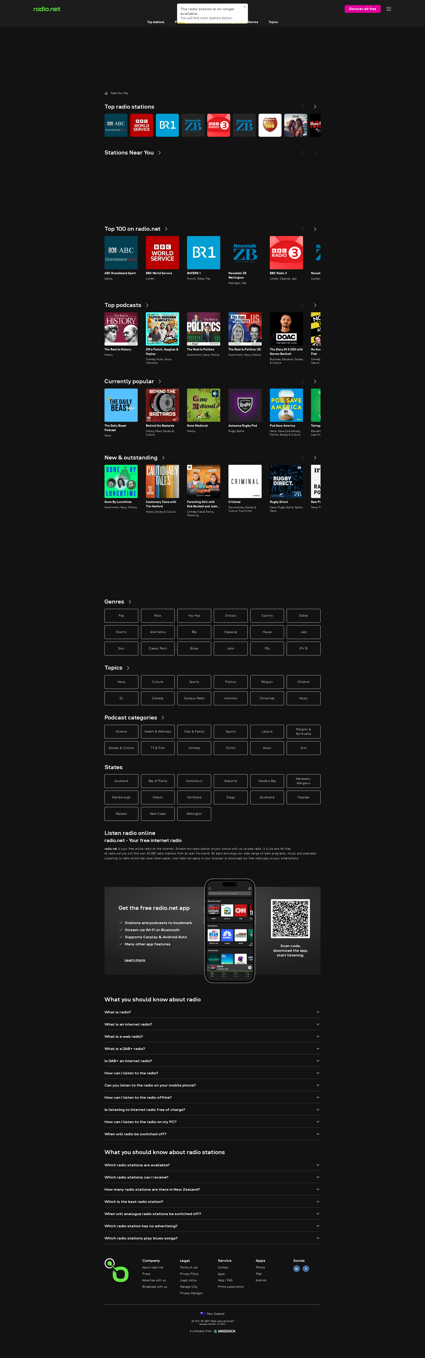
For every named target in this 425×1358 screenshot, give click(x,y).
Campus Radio (194, 698)
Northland (194, 797)
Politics (230, 682)
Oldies (303, 615)
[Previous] (302, 105)
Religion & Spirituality (303, 731)
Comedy (157, 698)
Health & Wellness (158, 731)
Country (267, 615)
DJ (121, 698)
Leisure (267, 731)
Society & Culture (121, 748)
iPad (259, 1274)
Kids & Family (194, 731)
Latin (230, 648)
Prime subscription (231, 1286)
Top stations (155, 22)
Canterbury (194, 781)
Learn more (135, 960)
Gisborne (230, 781)
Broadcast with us (154, 1286)
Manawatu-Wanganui (304, 781)
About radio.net (152, 1267)
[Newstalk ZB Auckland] (244, 125)
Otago (230, 797)
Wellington (194, 813)
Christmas (267, 698)
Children (304, 682)
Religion (267, 682)
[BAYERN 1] (167, 125)
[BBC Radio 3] (218, 125)
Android (261, 1280)
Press (146, 1274)
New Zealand (215, 1313)
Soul (121, 648)
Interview (230, 698)
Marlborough (121, 797)
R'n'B (304, 648)
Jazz (304, 632)
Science (121, 731)
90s (267, 648)
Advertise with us (154, 1280)
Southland (267, 797)
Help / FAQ (225, 1280)
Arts (304, 748)
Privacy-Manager (191, 1293)
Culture (157, 682)
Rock (157, 615)
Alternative (158, 632)
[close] (245, 10)
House (267, 632)
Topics (273, 22)
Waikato (121, 813)
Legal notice (188, 1280)
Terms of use (189, 1267)
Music (303, 698)
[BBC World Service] (141, 125)
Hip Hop (194, 615)
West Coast (158, 813)
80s (194, 632)
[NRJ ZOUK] (295, 125)
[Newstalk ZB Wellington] (193, 125)
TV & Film (158, 748)
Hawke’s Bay (267, 781)
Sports (194, 682)
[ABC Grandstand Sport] (116, 125)
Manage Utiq (188, 1286)
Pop (121, 615)
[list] (212, 125)
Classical (230, 632)
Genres (253, 22)
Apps (221, 1274)
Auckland (121, 781)
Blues (194, 648)
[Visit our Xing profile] (306, 1268)
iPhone (260, 1267)
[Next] (315, 105)
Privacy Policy (189, 1274)
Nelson (158, 797)
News (121, 682)
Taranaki (304, 797)
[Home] (106, 93)
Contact (223, 1267)
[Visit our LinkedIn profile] (296, 1268)
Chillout (230, 615)
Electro (121, 632)
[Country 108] (270, 125)
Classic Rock (158, 648)
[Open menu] (388, 9)
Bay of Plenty (158, 781)
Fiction (231, 748)
